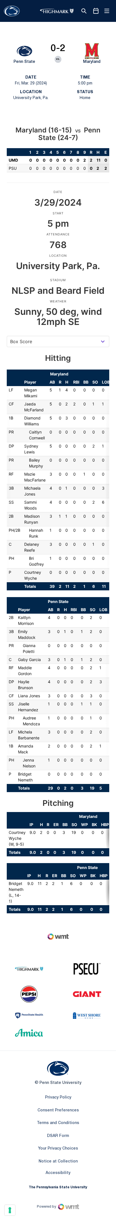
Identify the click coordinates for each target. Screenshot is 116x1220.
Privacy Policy (58, 1097)
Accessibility (58, 1173)
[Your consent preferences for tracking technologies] (10, 1210)
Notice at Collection (58, 1161)
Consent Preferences (58, 1110)
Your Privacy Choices (58, 1148)
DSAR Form (58, 1136)
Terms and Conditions (58, 1123)
